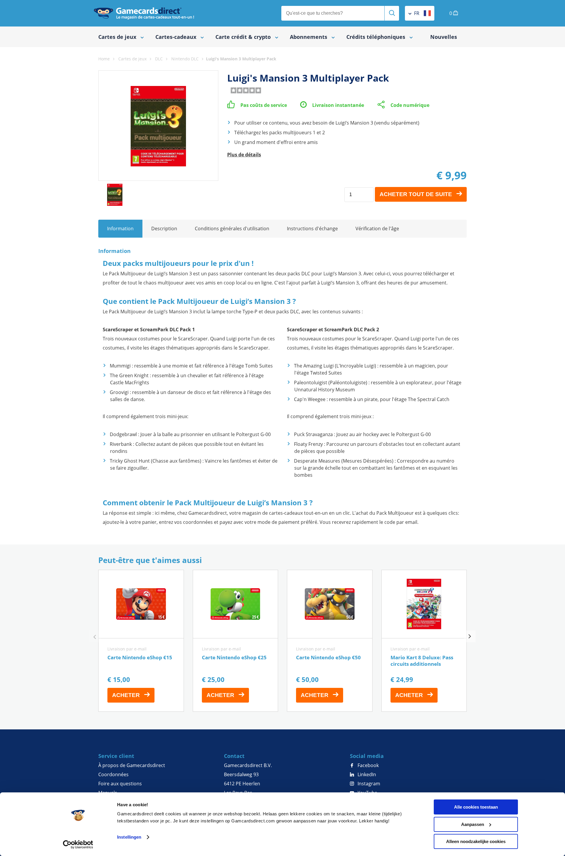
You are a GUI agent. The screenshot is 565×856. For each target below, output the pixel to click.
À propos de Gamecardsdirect (131, 765)
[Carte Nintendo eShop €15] (141, 640)
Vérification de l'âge (377, 228)
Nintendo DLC (185, 59)
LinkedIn (366, 774)
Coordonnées (113, 774)
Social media (367, 755)
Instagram (368, 783)
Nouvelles (443, 36)
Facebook (367, 765)
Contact (234, 755)
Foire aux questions (120, 783)
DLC (159, 59)
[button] (470, 636)
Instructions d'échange (312, 228)
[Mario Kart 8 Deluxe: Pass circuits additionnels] (424, 640)
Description (164, 228)
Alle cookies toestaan (476, 806)
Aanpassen (472, 824)
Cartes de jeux (132, 59)
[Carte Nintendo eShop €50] (329, 640)
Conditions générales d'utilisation (232, 228)
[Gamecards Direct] (144, 13)
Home (104, 59)
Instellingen (129, 837)
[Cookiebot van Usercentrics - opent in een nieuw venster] (78, 844)
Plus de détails (244, 154)
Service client (116, 755)
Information (120, 228)
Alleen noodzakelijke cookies (476, 841)
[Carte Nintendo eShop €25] (235, 640)
